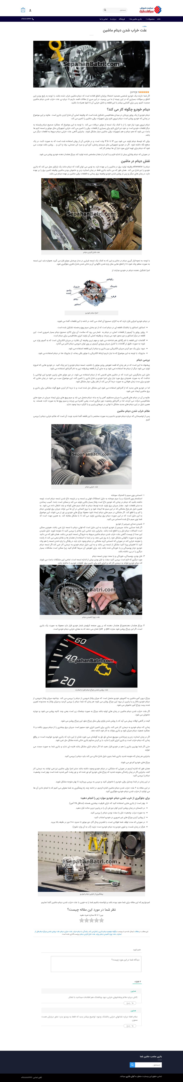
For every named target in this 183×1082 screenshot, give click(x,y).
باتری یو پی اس (113, 2)
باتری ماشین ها (136, 19)
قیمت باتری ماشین (139, 2)
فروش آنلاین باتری (155, 2)
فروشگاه (122, 19)
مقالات (145, 26)
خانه (158, 19)
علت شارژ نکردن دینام (87, 934)
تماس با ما (104, 19)
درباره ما (113, 19)
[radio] (101, 921)
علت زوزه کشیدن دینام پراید (106, 934)
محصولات (150, 19)
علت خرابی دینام (66, 931)
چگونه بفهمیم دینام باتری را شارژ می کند (103, 931)
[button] (30, 10)
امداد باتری (126, 2)
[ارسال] (105, 10)
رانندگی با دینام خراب (80, 931)
